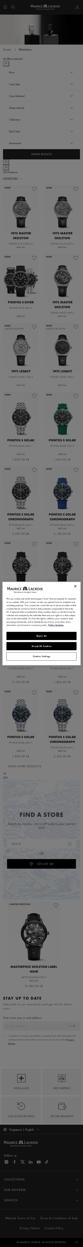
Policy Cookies (56, 625)
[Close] (75, 586)
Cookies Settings (41, 656)
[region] (41, 624)
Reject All (41, 635)
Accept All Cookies (42, 646)
